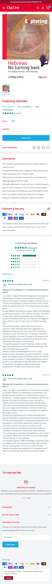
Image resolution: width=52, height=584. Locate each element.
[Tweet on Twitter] (43, 147)
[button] (8, 113)
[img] (7, 281)
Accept (8, 578)
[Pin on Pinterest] (38, 147)
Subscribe (10, 544)
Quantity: (6, 129)
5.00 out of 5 (32, 248)
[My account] (42, 8)
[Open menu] (3, 8)
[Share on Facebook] (34, 147)
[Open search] (38, 8)
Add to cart (26, 138)
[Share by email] (48, 147)
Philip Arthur (8, 107)
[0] (47, 7)
